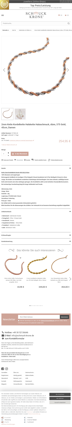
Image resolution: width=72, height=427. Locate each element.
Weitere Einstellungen (8, 424)
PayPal (7, 422)
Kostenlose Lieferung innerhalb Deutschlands (21, 140)
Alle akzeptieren (60, 394)
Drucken (28, 160)
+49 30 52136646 (20, 332)
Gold (13, 30)
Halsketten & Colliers (24, 30)
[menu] (2, 15)
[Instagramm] (6, 369)
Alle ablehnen (60, 398)
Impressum (28, 381)
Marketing (8, 420)
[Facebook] (2, 369)
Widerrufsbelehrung (30, 375)
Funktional (30, 422)
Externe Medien (32, 420)
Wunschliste (61, 15)
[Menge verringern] (8, 155)
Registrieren (4, 375)
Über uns (16, 372)
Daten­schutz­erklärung (34, 414)
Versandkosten (17, 384)
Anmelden (4, 372)
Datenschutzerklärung (30, 372)
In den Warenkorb (21, 154)
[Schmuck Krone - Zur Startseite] (36, 15)
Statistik (30, 418)
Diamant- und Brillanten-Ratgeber (18, 378)
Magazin (3, 384)
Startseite (5, 30)
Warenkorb (68, 15)
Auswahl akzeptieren (60, 402)
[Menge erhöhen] (8, 153)
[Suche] (68, 23)
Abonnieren (64, 317)
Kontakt (3, 381)
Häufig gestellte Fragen (18, 375)
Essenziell (7, 418)
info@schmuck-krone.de (23, 335)
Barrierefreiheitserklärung (30, 384)
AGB (26, 378)
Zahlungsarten (17, 381)
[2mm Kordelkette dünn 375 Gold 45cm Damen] (36, 70)
